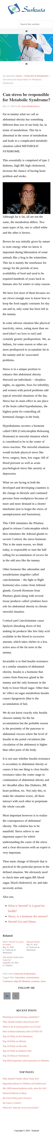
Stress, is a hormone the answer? (28, 916)
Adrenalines (20, 977)
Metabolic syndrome (31, 981)
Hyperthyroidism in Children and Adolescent (24, 1083)
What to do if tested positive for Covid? (22, 1026)
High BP (17, 981)
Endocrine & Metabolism (25, 974)
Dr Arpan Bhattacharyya (26, 9)
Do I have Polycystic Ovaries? (17, 1098)
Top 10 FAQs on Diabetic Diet (17, 1051)
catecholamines (32, 977)
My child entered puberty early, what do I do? (25, 1088)
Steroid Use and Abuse (22, 921)
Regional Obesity (33, 942)
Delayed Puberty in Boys (15, 1093)
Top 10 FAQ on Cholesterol (16, 1055)
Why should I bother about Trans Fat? (21, 1022)
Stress (43, 981)
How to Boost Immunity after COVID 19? (23, 1031)
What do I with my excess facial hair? (21, 1107)
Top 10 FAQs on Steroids (15, 1046)
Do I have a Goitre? (12, 1103)
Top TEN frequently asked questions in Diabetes (26, 1060)
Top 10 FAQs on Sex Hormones (18, 1036)
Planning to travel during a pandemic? (21, 1017)
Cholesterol (8, 981)
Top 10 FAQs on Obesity (14, 1041)
